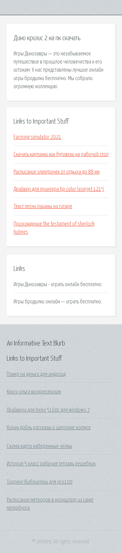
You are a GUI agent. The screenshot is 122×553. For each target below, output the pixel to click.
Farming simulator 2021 (37, 137)
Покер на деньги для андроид (36, 374)
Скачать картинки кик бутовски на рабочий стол (61, 154)
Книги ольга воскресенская (34, 392)
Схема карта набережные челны (39, 446)
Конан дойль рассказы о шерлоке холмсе (49, 427)
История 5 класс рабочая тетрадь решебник (51, 464)
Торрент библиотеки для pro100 (40, 482)
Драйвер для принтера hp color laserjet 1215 (59, 189)
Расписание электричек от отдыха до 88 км (57, 172)
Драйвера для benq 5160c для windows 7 (48, 410)
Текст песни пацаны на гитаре (43, 206)
